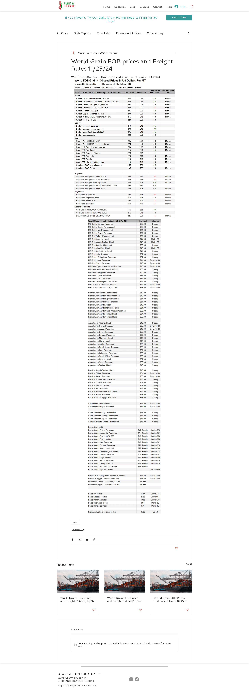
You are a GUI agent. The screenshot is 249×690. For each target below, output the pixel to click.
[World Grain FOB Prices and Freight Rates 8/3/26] (171, 581)
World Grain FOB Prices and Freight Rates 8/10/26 (124, 599)
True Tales (103, 33)
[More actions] (176, 53)
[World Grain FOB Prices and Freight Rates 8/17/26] (78, 581)
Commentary (155, 33)
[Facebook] (131, 679)
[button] (188, 33)
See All (189, 564)
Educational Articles (128, 33)
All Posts (62, 33)
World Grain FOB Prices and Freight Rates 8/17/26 (77, 599)
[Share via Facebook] (72, 539)
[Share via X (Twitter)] (79, 539)
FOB (75, 522)
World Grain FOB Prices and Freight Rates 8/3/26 (170, 599)
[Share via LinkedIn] (86, 539)
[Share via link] (93, 539)
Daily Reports (82, 33)
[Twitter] (137, 679)
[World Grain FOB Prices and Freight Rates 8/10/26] (124, 581)
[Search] (192, 6)
